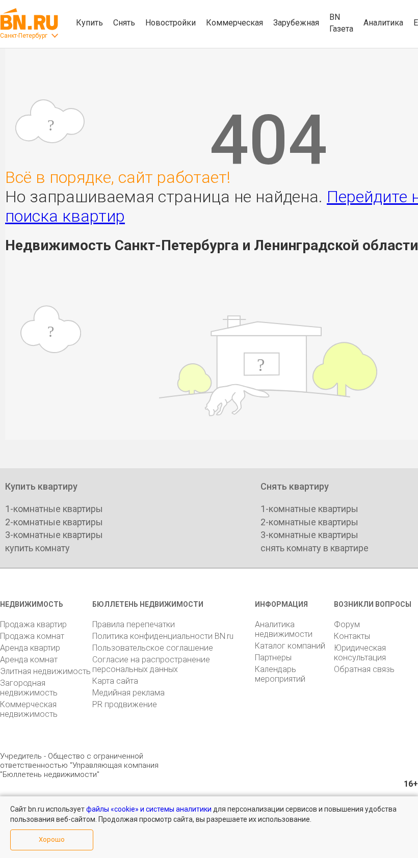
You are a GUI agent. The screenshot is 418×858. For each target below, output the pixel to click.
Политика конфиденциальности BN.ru (162, 636)
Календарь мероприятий (280, 674)
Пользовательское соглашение (152, 648)
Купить (89, 23)
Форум (347, 624)
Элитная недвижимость (45, 671)
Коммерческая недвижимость (29, 709)
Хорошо (52, 839)
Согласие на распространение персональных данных (151, 664)
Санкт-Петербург (23, 35)
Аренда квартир (30, 648)
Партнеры (273, 657)
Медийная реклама (128, 693)
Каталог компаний (290, 646)
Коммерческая (234, 23)
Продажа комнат (32, 636)
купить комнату (37, 548)
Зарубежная (296, 23)
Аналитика (383, 23)
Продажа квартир (33, 624)
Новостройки (170, 23)
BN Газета (341, 23)
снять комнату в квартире (314, 548)
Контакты (352, 636)
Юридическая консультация (360, 652)
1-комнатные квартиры (54, 508)
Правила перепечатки (133, 624)
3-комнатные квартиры (54, 534)
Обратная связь (364, 669)
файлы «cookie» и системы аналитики (149, 809)
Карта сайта (115, 681)
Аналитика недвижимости (283, 629)
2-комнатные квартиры (54, 522)
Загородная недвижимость (29, 688)
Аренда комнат (29, 659)
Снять (124, 23)
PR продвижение (124, 704)
